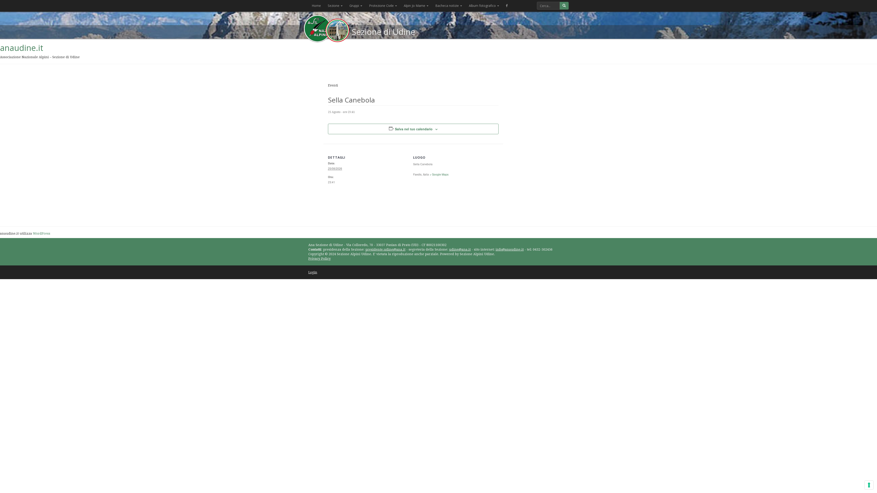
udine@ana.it (460, 249)
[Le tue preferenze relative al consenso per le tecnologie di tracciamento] (869, 485)
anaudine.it (21, 47)
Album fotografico (483, 5)
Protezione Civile (382, 5)
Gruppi (354, 5)
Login (312, 272)
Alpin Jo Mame (415, 5)
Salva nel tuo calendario (414, 129)
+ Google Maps (439, 174)
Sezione (334, 5)
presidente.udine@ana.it (385, 249)
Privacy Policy (319, 258)
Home (316, 5)
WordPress (41, 233)
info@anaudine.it (510, 249)
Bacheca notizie (447, 5)
